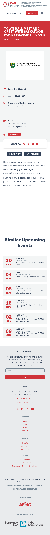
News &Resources (25, 432)
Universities (25, 449)
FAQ (25, 427)
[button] (42, 13)
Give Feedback (25, 463)
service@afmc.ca (25, 402)
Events (25, 443)
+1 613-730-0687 (25, 398)
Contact (25, 424)
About (25, 421)
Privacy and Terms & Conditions (25, 466)
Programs (25, 446)
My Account (25, 460)
